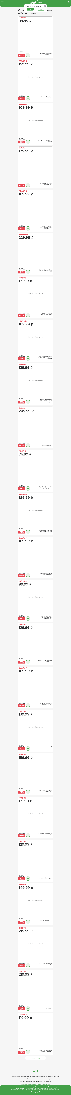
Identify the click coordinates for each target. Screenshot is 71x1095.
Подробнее (52, 1088)
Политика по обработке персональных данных (35, 1084)
